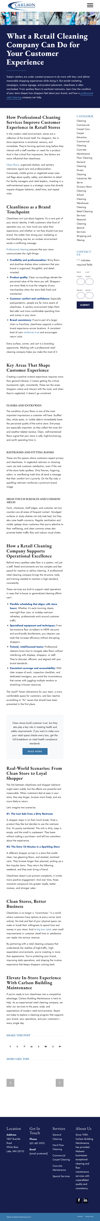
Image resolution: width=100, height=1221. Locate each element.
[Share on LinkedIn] (31, 1047)
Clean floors (13, 165)
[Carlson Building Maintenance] (21, 5)
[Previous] (10, 1083)
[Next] (60, 1083)
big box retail (44, 929)
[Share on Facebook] (10, 1047)
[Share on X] (17, 1047)
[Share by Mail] (59, 1047)
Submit (85, 305)
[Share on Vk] (45, 1047)
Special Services (61, 1176)
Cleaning (81, 121)
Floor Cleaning (84, 158)
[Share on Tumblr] (38, 1047)
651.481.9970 (37, 1143)
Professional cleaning (18, 249)
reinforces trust (31, 332)
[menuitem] (80, 1216)
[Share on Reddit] (52, 1047)
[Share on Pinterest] (24, 1047)
